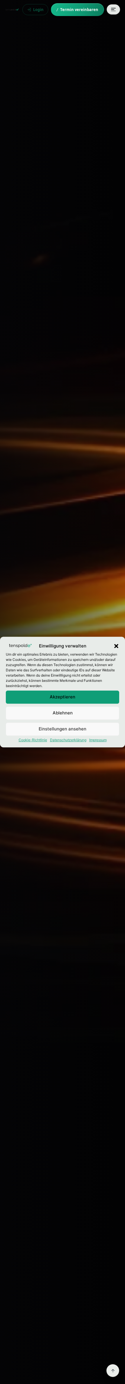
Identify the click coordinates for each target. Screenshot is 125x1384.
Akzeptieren (62, 697)
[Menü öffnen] (113, 9)
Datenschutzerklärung (68, 740)
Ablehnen (63, 713)
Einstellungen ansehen (62, 729)
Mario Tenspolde (12, 9)
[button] (116, 646)
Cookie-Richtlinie (33, 740)
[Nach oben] (112, 1370)
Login (38, 9)
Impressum (98, 740)
